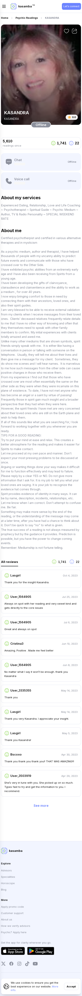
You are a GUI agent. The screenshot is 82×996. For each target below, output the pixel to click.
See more (41, 806)
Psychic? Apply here (13, 932)
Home (4, 17)
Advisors (6, 870)
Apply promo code (12, 906)
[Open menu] (4, 6)
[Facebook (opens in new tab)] (11, 963)
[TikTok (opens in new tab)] (27, 963)
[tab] (25, 562)
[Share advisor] (74, 31)
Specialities (8, 876)
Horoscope (8, 883)
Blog (3, 889)
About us (6, 919)
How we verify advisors (15, 925)
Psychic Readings (27, 17)
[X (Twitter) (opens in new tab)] (3, 963)
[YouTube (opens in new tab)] (35, 963)
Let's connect (71, 6)
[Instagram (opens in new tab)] (19, 963)
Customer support (12, 913)
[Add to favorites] (66, 31)
